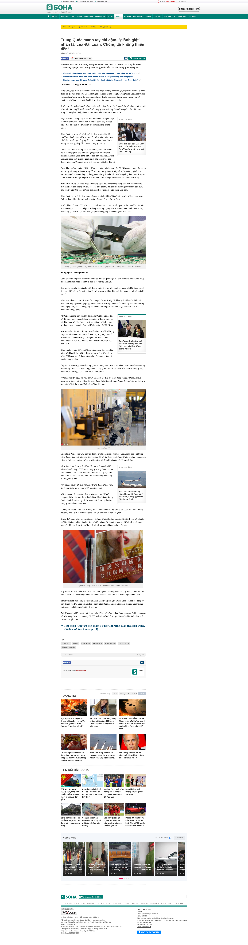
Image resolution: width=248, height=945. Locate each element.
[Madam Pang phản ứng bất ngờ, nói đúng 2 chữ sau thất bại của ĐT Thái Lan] (114, 780)
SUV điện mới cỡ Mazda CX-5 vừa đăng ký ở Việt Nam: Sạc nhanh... (166, 867)
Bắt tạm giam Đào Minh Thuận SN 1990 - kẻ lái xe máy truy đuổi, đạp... (97, 867)
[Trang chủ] (60, 8)
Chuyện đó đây (105, 27)
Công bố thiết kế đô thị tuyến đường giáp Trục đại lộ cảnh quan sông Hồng (70, 822)
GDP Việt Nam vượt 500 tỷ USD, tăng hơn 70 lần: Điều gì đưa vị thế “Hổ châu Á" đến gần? (70, 794)
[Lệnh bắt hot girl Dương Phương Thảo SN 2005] (135, 780)
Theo (103, 655)
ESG (72, 16)
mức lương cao (124, 643)
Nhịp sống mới (138, 16)
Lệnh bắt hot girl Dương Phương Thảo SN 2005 (134, 792)
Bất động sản (100, 16)
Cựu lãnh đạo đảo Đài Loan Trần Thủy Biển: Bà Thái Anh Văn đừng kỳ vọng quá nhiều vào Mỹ (131, 148)
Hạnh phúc (64, 16)
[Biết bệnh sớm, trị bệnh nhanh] (189, 9)
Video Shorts (69, 838)
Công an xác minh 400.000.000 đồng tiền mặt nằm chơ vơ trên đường (92, 822)
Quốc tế (119, 16)
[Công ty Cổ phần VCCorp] (92, 911)
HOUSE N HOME (68, 1)
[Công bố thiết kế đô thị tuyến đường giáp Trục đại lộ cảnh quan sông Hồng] (71, 809)
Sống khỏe (168, 16)
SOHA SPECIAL (102, 1)
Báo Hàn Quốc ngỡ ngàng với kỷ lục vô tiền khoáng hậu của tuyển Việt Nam (113, 822)
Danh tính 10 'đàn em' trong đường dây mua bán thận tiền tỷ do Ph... (143, 867)
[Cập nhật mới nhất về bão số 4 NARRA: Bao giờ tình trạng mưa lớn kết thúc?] (92, 780)
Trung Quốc (66, 643)
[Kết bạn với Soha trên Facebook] (134, 672)
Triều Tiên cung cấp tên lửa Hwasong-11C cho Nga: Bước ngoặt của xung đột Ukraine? (102, 755)
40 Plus (110, 16)
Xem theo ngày (104, 694)
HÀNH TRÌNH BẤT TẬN (85, 1)
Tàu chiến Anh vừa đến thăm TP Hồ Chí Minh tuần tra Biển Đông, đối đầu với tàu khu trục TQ (104, 627)
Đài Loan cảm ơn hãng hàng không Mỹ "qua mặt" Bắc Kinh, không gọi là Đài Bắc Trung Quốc (131, 495)
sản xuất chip (97, 643)
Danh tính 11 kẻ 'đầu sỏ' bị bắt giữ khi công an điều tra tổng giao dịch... (74, 867)
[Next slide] (182, 860)
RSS (181, 903)
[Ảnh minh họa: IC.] (103, 417)
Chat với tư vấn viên (150, 932)
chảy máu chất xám (68, 647)
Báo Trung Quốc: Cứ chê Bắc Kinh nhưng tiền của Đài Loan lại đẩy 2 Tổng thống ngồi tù (130, 345)
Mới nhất (55, 16)
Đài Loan (112, 97)
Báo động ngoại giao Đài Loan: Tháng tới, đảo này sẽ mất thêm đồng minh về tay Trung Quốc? (101, 80)
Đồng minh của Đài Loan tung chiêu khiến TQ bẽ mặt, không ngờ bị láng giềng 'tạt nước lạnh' (100, 73)
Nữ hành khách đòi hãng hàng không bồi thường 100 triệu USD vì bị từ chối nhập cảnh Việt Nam (103, 722)
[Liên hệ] (142, 662)
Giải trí (148, 16)
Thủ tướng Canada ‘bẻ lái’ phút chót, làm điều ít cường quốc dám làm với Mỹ (131, 755)
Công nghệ (182, 16)
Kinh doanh (88, 16)
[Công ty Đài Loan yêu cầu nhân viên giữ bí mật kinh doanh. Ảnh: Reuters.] (103, 556)
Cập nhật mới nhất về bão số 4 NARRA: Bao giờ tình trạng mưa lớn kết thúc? (92, 793)
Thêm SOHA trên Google (82, 58)
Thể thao (127, 16)
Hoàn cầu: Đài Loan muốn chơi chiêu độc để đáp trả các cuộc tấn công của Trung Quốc (98, 77)
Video (170, 903)
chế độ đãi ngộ (110, 643)
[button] (121, 878)
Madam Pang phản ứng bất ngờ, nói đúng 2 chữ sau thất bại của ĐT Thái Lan (114, 793)
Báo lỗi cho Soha (139, 58)
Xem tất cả (179, 838)
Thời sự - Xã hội (79, 903)
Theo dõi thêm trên (161, 838)
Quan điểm (83, 27)
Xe (175, 16)
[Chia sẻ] (65, 58)
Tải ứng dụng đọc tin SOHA (91, 897)
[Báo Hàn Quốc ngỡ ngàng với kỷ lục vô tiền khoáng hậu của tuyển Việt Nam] (114, 809)
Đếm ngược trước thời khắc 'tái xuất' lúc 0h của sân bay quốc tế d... (120, 867)
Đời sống (192, 16)
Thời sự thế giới (69, 27)
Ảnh (176, 903)
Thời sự (79, 16)
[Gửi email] (125, 58)
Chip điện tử (86, 643)
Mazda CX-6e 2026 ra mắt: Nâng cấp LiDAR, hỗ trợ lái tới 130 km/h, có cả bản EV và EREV (135, 822)
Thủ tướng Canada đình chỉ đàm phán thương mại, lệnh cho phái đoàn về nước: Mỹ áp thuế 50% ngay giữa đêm (73, 756)
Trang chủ (68, 903)
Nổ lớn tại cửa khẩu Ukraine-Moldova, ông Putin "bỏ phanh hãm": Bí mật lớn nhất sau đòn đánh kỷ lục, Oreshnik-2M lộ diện (132, 723)
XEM (142, 694)
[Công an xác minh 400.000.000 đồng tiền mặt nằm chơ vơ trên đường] (92, 809)
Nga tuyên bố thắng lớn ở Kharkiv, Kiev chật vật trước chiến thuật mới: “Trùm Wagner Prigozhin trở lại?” (73, 722)
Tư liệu (93, 27)
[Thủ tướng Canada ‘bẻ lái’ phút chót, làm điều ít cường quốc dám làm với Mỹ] (132, 742)
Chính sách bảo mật (144, 927)
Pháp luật (157, 16)
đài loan (75, 643)
